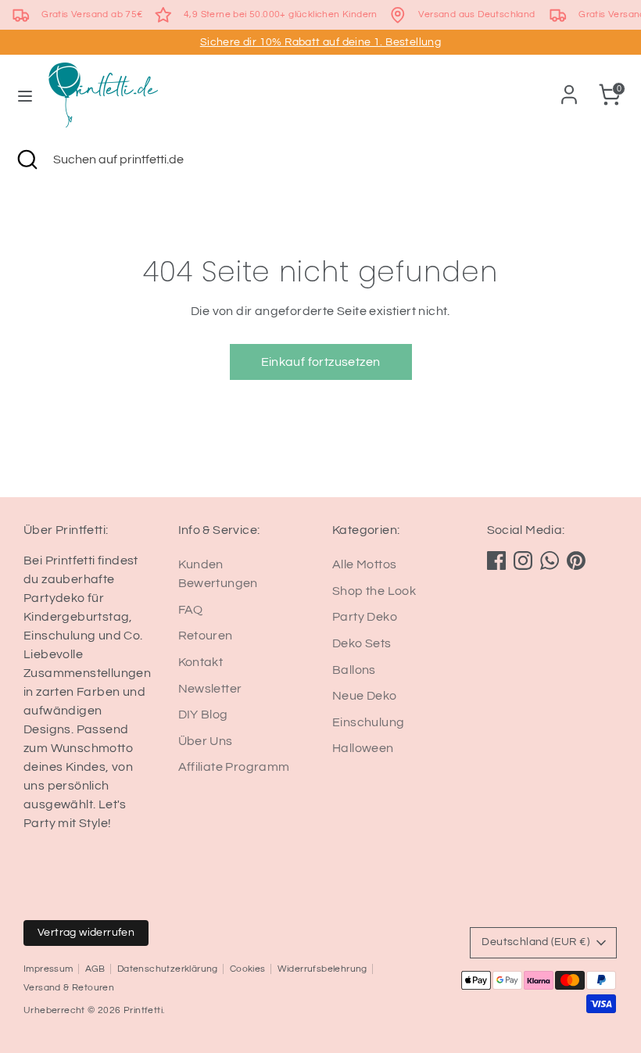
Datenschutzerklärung (167, 969)
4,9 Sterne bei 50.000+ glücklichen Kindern (281, 14)
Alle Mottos (364, 564)
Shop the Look (374, 591)
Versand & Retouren (68, 988)
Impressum (48, 969)
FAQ (190, 610)
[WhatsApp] (549, 560)
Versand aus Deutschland (476, 14)
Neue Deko (364, 695)
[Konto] (569, 88)
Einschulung (368, 722)
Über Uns (205, 741)
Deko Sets (362, 643)
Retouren (205, 635)
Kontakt (201, 662)
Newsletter (210, 688)
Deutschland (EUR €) (535, 942)
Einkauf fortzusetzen (321, 362)
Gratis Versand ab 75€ (91, 14)
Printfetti (143, 1010)
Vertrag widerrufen (86, 932)
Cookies (248, 969)
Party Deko (364, 617)
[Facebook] (496, 560)
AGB (95, 969)
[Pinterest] (576, 560)
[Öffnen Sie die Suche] (26, 159)
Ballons (354, 670)
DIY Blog (203, 714)
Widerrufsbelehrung (322, 969)
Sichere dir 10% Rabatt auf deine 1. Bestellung (320, 42)
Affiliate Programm (234, 767)
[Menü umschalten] (25, 95)
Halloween (363, 748)
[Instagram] (523, 560)
